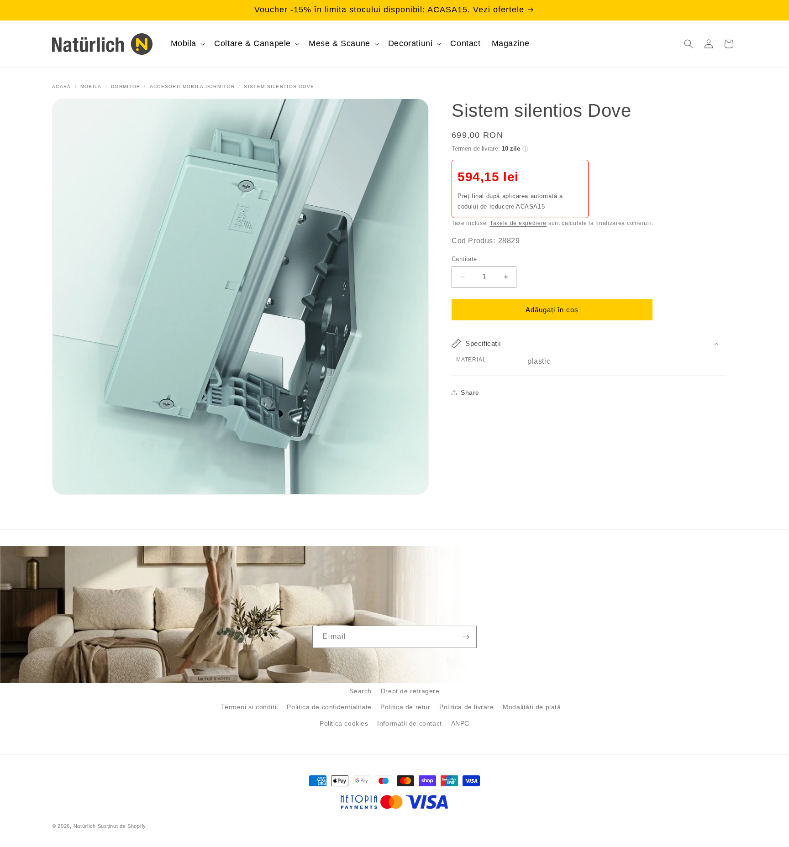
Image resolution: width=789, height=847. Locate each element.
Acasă (61, 86)
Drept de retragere (410, 691)
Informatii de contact (409, 723)
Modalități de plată (532, 707)
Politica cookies (344, 723)
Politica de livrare (466, 707)
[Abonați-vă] (466, 637)
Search (360, 691)
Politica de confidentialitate (329, 707)
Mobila (91, 86)
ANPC (460, 723)
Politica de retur (405, 707)
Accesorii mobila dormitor (192, 86)
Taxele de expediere (518, 223)
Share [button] (470, 392)
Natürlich (85, 826)
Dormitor (125, 86)
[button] (187, 43)
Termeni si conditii (249, 707)
